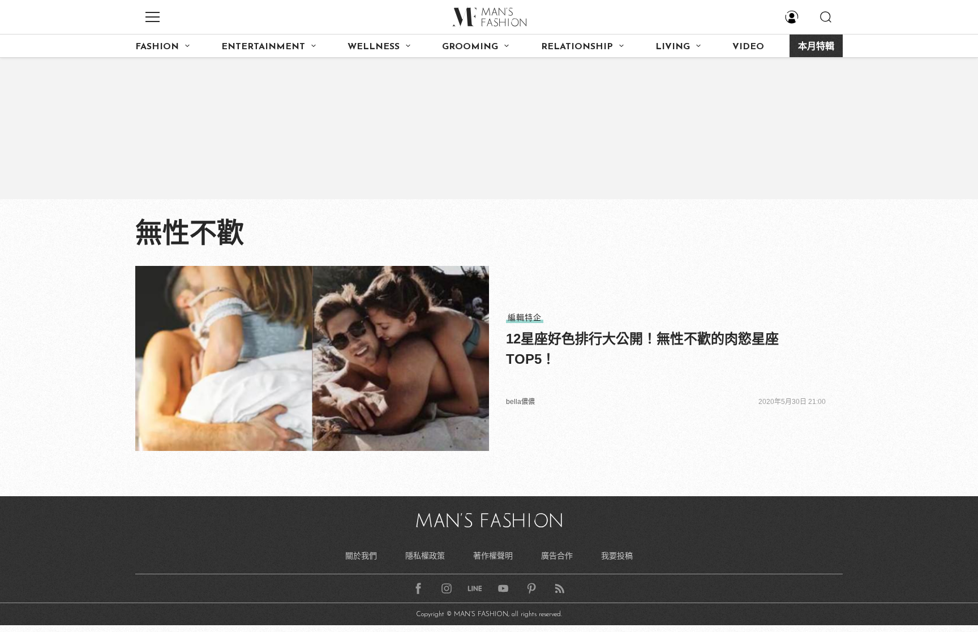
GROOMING (470, 46)
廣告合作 (557, 555)
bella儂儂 (520, 402)
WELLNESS (374, 46)
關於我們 (361, 555)
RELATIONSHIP (577, 46)
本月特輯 (816, 46)
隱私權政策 (425, 555)
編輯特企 (525, 317)
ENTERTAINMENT (263, 46)
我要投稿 (617, 555)
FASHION (157, 46)
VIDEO (748, 46)
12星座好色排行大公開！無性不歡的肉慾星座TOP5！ (642, 349)
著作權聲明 (493, 555)
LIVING (672, 46)
